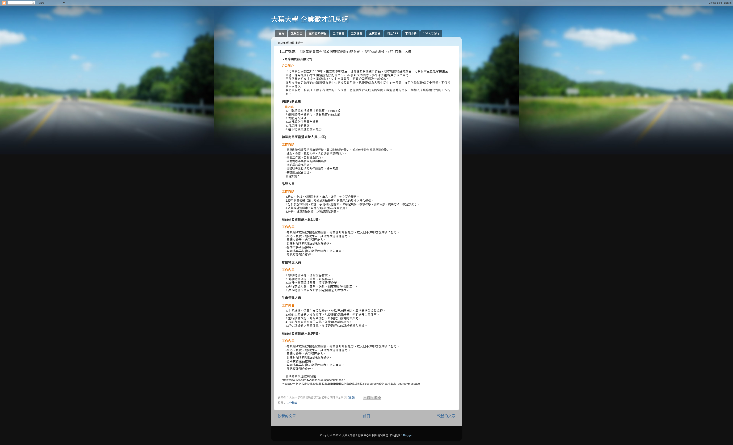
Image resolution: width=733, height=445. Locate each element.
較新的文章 (287, 416)
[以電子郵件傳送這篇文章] (365, 398)
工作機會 (338, 33)
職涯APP (392, 33)
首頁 (281, 33)
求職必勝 (411, 33)
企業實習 (374, 33)
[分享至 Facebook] (376, 398)
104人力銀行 (431, 33)
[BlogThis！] (369, 398)
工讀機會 (356, 33)
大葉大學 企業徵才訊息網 (310, 19)
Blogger (407, 435)
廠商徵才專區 (317, 33)
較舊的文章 (446, 416)
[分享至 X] (372, 398)
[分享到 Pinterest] (379, 398)
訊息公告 (296, 33)
